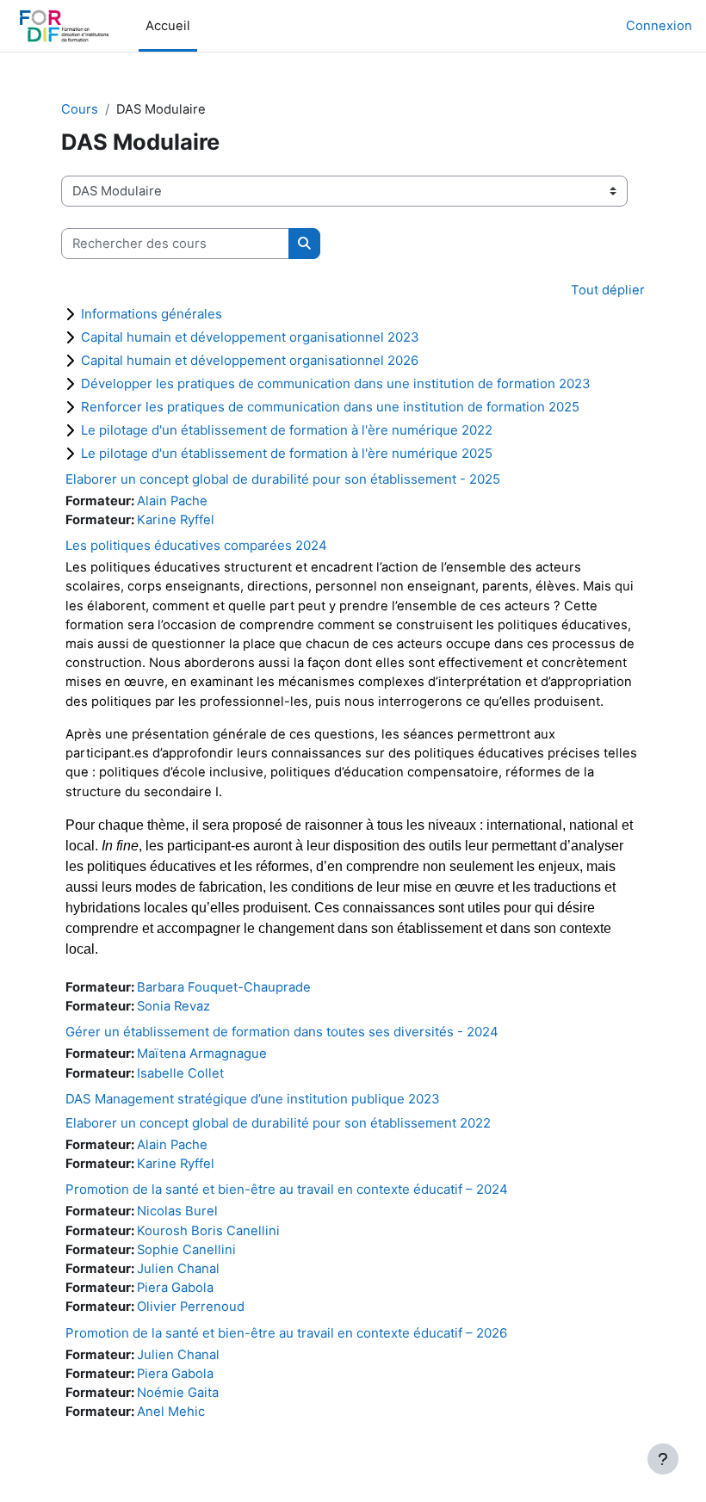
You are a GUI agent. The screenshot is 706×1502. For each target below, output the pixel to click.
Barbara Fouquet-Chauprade (224, 987)
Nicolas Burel (177, 1211)
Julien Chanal (178, 1268)
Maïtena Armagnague (202, 1053)
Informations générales (151, 314)
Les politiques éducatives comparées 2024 (196, 545)
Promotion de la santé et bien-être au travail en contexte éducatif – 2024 (286, 1189)
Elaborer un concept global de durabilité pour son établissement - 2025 (282, 479)
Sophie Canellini (186, 1250)
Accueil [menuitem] (168, 26)
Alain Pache (172, 501)
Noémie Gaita (178, 1392)
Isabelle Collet (180, 1073)
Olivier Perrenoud (191, 1306)
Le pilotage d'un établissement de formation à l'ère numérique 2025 (286, 453)
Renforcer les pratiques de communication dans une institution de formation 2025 (330, 407)
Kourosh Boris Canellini (208, 1231)
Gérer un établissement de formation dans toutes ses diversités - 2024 (282, 1031)
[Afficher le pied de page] (662, 1458)
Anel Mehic (171, 1411)
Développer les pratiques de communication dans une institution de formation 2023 (336, 383)
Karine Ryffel (175, 520)
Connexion (659, 26)
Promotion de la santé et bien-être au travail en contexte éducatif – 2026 (286, 1333)
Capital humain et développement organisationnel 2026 (249, 360)
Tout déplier (608, 290)
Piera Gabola (175, 1287)
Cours (79, 109)
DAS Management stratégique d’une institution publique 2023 (252, 1099)
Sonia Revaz (173, 1006)
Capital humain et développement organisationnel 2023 (250, 337)
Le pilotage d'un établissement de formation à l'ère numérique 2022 (286, 430)
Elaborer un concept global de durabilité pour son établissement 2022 (278, 1123)
